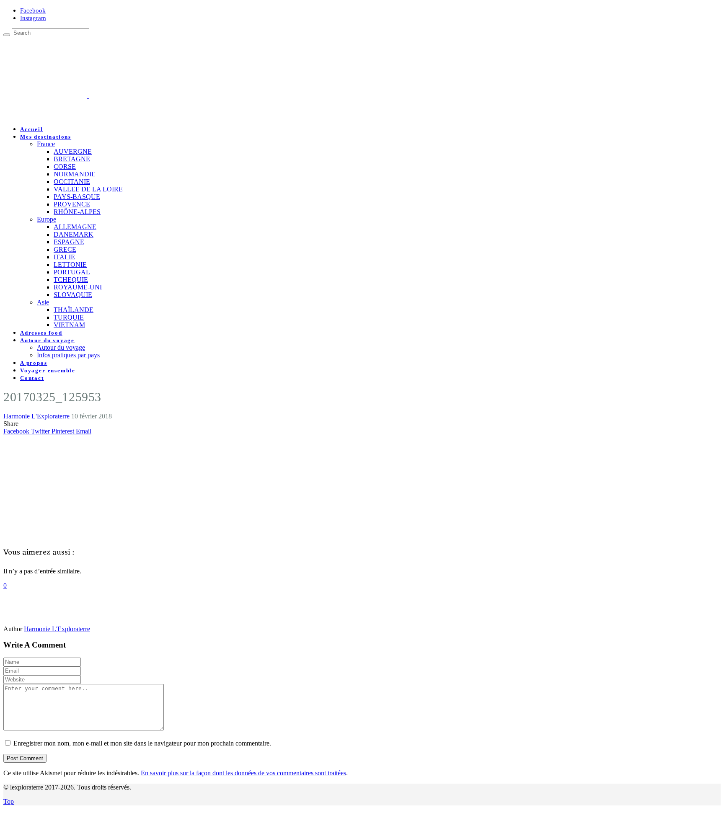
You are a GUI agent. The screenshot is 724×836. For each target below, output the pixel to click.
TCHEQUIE (71, 279)
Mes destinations (45, 137)
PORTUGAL (72, 272)
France (46, 143)
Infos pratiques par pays (68, 355)
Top (8, 801)
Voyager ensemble (47, 370)
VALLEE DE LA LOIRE (88, 189)
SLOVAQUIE (73, 294)
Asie (43, 302)
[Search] (6, 35)
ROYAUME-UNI (78, 287)
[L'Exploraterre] (129, 95)
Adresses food (41, 333)
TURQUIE (69, 317)
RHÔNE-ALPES (77, 211)
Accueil (31, 129)
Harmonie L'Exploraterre (36, 416)
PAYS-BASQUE (77, 196)
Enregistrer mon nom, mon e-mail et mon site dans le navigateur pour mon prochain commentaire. (142, 743)
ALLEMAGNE (75, 226)
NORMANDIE (75, 174)
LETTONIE (70, 264)
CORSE (65, 166)
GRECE (65, 249)
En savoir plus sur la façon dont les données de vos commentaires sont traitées (243, 773)
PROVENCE (72, 204)
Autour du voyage (47, 340)
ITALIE (64, 257)
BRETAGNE (72, 159)
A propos (33, 363)
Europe (46, 219)
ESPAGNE (69, 241)
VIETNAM (69, 324)
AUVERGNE (73, 151)
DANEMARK (73, 234)
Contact (32, 378)
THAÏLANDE (73, 309)
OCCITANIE (72, 181)
